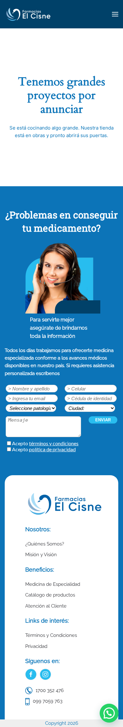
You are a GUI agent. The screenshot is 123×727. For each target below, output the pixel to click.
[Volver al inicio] (28, 14)
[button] (115, 14)
